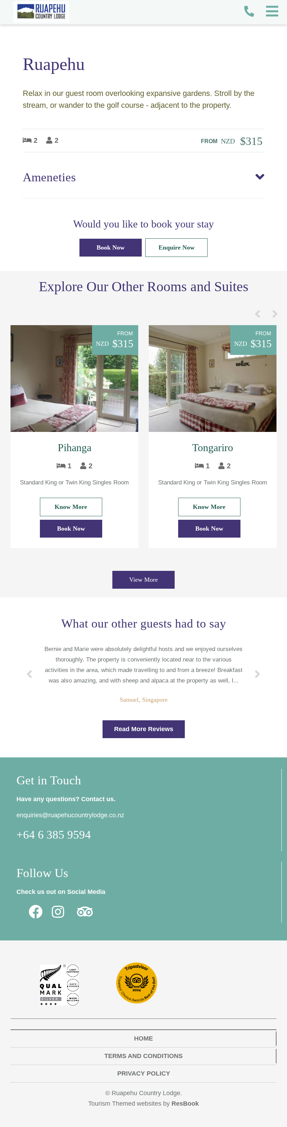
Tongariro (212, 447)
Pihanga (74, 447)
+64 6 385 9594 (53, 834)
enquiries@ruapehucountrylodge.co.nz (70, 815)
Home (143, 1038)
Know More (71, 506)
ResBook (185, 1103)
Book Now (111, 247)
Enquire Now (177, 247)
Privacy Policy (143, 1073)
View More (143, 579)
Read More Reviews (143, 729)
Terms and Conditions (143, 1055)
